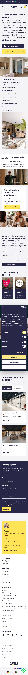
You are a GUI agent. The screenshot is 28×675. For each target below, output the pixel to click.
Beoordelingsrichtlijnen (7, 645)
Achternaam (6, 485)
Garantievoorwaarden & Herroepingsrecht (14, 606)
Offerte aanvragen (7, 593)
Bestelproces (6, 624)
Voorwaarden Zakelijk (7, 651)
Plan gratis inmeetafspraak (8, 87)
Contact (4, 590)
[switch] (24, 337)
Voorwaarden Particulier (7, 648)
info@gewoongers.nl (11, 541)
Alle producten (6, 571)
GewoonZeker (6, 601)
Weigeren (14, 367)
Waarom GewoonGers (8, 618)
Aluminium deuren (7, 574)
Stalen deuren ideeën (7, 90)
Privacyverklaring (6, 657)
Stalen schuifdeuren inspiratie (9, 103)
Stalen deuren (6, 582)
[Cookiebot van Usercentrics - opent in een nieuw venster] (20, 307)
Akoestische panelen (7, 110)
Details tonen (19, 352)
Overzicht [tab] (8, 388)
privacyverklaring (10, 505)
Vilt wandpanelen (6, 106)
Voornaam (5, 477)
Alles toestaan (14, 357)
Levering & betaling (7, 603)
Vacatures (4, 626)
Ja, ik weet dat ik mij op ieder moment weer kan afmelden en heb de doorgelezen (15, 503)
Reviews (4, 621)
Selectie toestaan (14, 362)
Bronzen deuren (6, 100)
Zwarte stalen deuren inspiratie (9, 97)
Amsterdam (5, 563)
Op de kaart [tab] (19, 388)
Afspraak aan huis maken (9, 595)
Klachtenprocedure (6, 642)
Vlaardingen (5, 561)
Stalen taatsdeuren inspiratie (9, 93)
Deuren (4, 579)
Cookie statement (6, 654)
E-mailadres (6, 493)
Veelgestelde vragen (8, 598)
